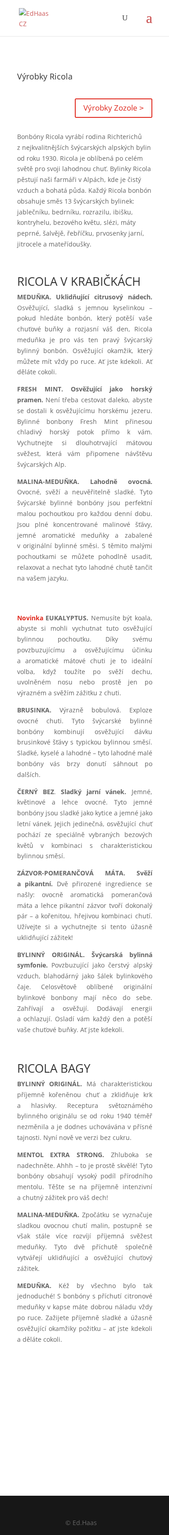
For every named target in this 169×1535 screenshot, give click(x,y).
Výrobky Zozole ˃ (113, 107)
